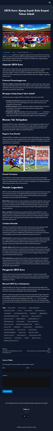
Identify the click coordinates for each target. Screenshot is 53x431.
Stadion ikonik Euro (33, 329)
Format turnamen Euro (40, 310)
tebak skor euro (22, 332)
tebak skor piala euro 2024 (35, 335)
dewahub (35, 298)
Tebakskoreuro (26, 52)
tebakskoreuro (6, 55)
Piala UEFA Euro (17, 327)
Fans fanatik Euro (28, 310)
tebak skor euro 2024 (33, 332)
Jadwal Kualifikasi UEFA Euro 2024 (11, 316)
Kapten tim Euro (25, 316)
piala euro (37, 324)
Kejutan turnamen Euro (36, 316)
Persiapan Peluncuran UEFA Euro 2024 (24, 324)
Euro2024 (20, 52)
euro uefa (20, 310)
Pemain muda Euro (20, 321)
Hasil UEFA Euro (33, 313)
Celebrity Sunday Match (34, 307)
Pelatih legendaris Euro (9, 321)
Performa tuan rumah (8, 324)
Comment (5, 375)
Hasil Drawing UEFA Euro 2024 (20, 313)
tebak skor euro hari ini (9, 335)
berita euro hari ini (22, 307)
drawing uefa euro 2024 (9, 310)
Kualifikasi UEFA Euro (21, 318)
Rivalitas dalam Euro (27, 327)
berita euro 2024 (11, 307)
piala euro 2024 (7, 327)
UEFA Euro (40, 112)
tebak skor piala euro (21, 335)
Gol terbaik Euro (7, 313)
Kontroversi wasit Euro (9, 318)
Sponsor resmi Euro (22, 329)
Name (3, 367)
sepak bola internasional (9, 329)
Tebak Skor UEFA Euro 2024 (29, 427)
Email (27, 367)
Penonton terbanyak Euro (33, 321)
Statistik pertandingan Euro (10, 332)
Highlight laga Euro (43, 313)
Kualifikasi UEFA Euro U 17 (33, 318)
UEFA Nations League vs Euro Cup (11, 340)
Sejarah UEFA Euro (39, 327)
